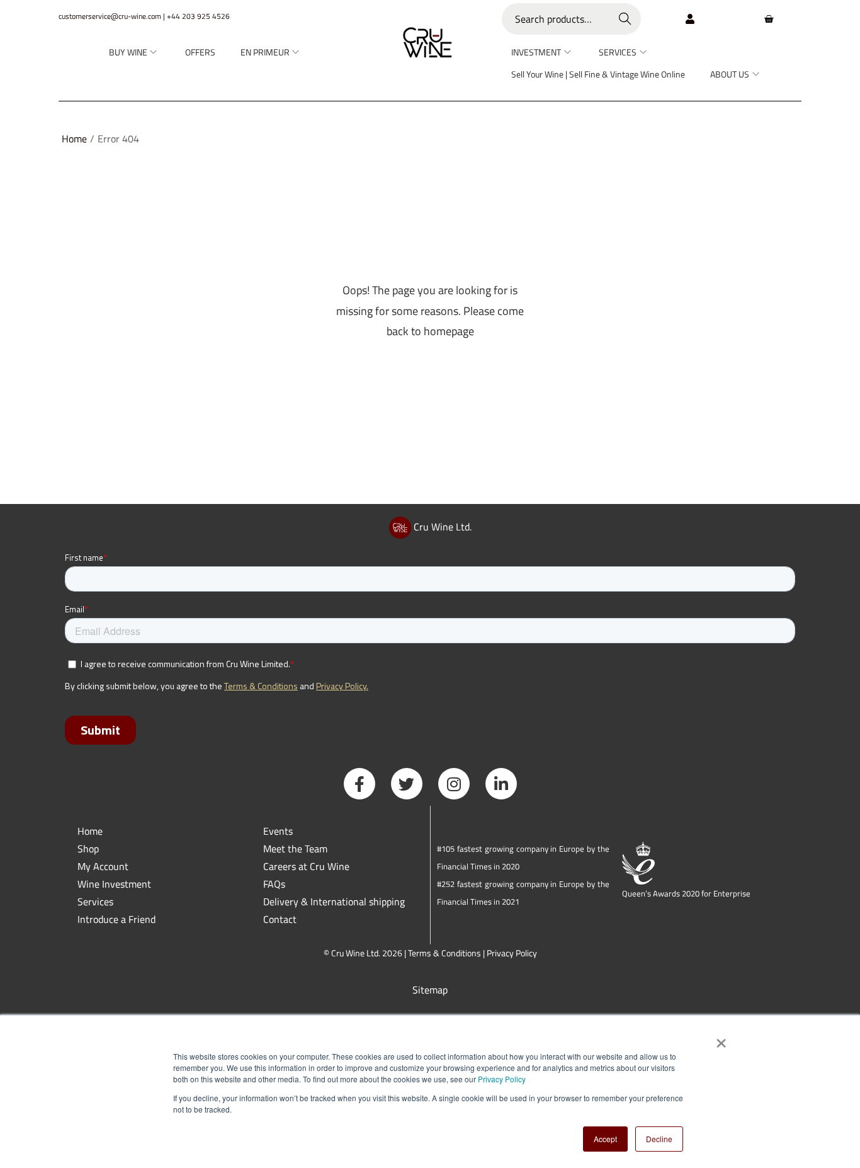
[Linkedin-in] (501, 783)
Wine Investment (114, 883)
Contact (280, 919)
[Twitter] (406, 783)
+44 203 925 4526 (198, 16)
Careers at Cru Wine (306, 866)
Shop (88, 848)
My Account (102, 866)
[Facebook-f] (359, 783)
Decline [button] (659, 1138)
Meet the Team (295, 848)
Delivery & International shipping (335, 901)
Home (74, 138)
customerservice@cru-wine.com (110, 16)
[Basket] (769, 19)
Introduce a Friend (116, 919)
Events (278, 831)
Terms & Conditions (444, 952)
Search (625, 18)
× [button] (720, 1039)
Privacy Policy (502, 1079)
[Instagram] (454, 783)
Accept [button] (605, 1138)
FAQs (274, 883)
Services (95, 901)
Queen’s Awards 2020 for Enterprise (686, 893)
